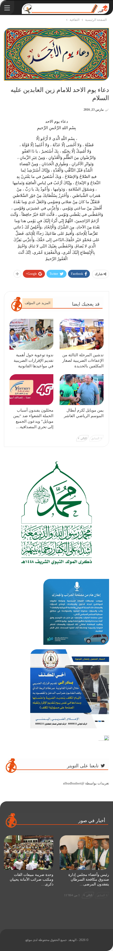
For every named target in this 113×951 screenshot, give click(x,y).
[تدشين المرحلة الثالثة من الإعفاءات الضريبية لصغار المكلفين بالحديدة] (82, 334)
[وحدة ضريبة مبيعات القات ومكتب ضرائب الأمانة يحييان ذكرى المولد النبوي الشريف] (28, 852)
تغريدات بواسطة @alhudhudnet (86, 783)
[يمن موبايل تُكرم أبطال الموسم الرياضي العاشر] (82, 389)
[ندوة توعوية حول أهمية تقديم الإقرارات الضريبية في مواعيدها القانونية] (31, 334)
